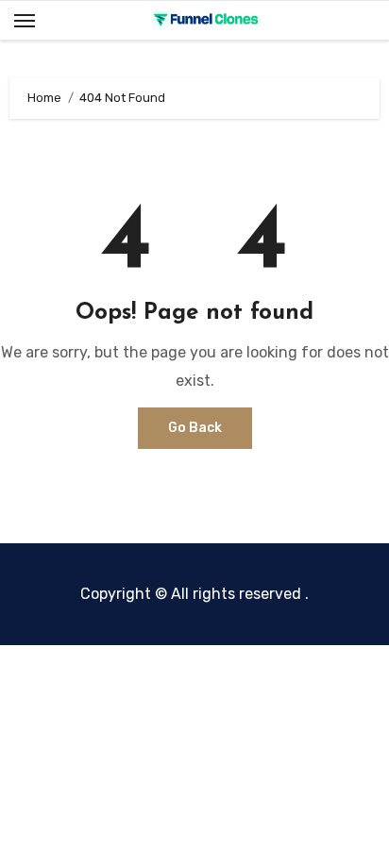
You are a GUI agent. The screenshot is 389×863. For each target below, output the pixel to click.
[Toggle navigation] (24, 20)
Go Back (195, 428)
